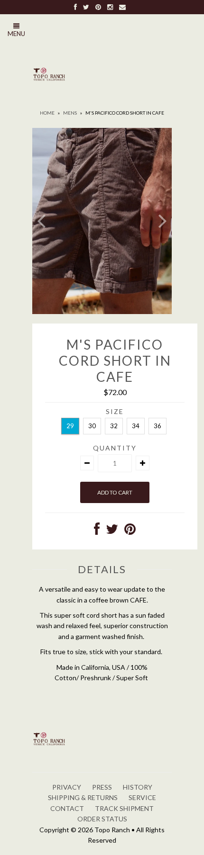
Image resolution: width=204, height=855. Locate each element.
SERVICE (142, 797)
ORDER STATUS (102, 819)
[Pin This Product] (130, 531)
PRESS (102, 787)
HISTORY (137, 787)
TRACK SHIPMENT (124, 808)
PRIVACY (66, 787)
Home (47, 113)
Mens (70, 113)
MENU (16, 33)
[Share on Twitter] (112, 531)
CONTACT (67, 808)
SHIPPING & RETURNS (83, 797)
